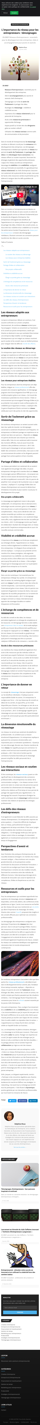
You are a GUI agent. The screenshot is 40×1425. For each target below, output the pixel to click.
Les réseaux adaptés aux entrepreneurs (16, 250)
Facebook (23, 1100)
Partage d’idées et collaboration (13, 265)
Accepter (14, 13)
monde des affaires (29, 344)
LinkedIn (34, 1100)
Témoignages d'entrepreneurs (20, 24)
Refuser (5, 13)
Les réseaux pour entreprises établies (18, 258)
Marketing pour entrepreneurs (11, 1387)
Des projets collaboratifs (14, 269)
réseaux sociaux (22, 774)
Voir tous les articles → (20, 1147)
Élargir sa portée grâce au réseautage (18, 277)
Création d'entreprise (8, 1374)
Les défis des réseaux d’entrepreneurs (16, 300)
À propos (5, 1422)
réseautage (15, 692)
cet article (35, 907)
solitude (21, 1000)
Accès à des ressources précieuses (17, 286)
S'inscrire (20, 1312)
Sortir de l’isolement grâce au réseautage (16, 262)
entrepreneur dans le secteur (13, 625)
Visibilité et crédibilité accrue (12, 273)
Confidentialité (25, 1422)
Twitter (13, 1100)
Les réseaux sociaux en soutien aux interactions (19, 296)
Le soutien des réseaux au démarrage (18, 254)
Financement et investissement (11, 1381)
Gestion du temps (7, 1384)
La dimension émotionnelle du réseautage (17, 293)
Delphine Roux (20, 1124)
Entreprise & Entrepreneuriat (10, 1377)
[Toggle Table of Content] (2, 246)
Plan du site (33, 1422)
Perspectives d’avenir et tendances (14, 303)
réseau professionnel (22, 387)
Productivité (5, 1391)
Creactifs (18, 912)
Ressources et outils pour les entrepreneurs (17, 306)
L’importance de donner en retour (14, 290)
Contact (3, 1410)
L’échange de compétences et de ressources (18, 282)
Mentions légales (14, 1422)
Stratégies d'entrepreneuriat (10, 1394)
